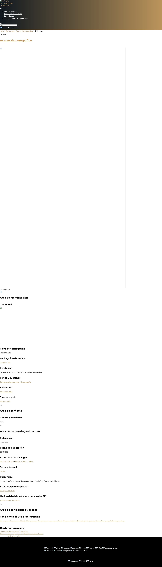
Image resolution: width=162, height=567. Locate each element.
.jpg (8, 363)
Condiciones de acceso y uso (15, 18)
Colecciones (9, 16)
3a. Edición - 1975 (6, 392)
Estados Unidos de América (10, 500)
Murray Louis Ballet (7, 491)
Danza (2, 471)
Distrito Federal (28, 462)
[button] (1, 23)
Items (12, 27)
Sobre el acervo (10, 11)
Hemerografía (26, 382)
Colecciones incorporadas (9, 382)
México (18, 462)
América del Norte (7, 462)
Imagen (3, 363)
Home (2, 31)
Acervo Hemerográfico (24, 31)
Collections (10, 31)
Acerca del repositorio (13, 14)
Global (5, 27)
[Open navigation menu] (1, 8)
